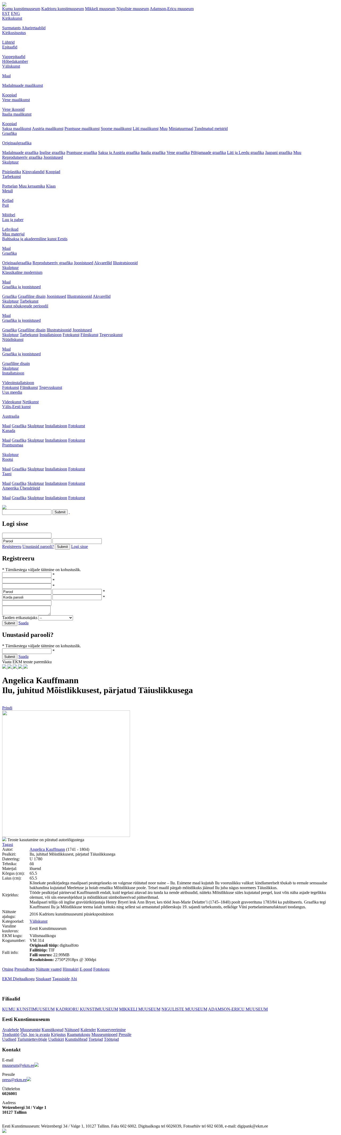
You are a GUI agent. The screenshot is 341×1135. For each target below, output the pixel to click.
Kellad (7, 200)
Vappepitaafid (13, 56)
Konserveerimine (111, 1029)
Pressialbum (24, 969)
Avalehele (10, 1029)
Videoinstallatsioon (18, 382)
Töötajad (111, 1039)
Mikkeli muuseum (100, 8)
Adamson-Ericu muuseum (172, 8)
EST (6, 13)
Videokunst (11, 402)
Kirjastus (58, 1034)
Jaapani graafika (278, 152)
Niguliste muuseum (132, 8)
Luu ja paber (12, 219)
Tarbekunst (11, 176)
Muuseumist (30, 1029)
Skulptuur (10, 162)
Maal (6, 76)
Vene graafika (178, 152)
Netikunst (30, 402)
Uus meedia (12, 392)
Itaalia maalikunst (16, 114)
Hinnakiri (71, 969)
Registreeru (11, 546)
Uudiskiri (56, 1039)
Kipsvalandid (33, 171)
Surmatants (11, 28)
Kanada (8, 430)
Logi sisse (79, 546)
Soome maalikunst (116, 128)
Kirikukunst (12, 18)
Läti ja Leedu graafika (245, 152)
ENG (15, 13)
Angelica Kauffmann (47, 849)
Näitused (71, 1029)
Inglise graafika (52, 152)
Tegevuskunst (111, 334)
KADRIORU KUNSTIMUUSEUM (87, 1009)
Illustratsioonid (125, 263)
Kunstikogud (52, 1029)
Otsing (7, 969)
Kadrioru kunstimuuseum (62, 8)
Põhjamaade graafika (208, 152)
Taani (6, 473)
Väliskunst (11, 66)
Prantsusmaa (12, 445)
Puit (5, 205)
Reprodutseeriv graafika (22, 157)
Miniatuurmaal (181, 128)
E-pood (86, 969)
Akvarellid (103, 263)
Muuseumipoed (104, 1034)
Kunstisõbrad (76, 1039)
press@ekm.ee (14, 1079)
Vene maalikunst (16, 99)
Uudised (9, 1039)
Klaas (51, 186)
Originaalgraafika (16, 143)
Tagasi (7, 844)
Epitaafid (9, 47)
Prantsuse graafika (81, 152)
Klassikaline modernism (22, 272)
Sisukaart (43, 979)
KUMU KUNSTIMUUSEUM (28, 1009)
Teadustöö (10, 1034)
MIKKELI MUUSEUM (139, 1009)
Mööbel (8, 215)
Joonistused (53, 157)
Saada (23, 623)
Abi (74, 979)
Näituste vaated (49, 969)
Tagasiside (61, 979)
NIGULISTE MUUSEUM (184, 1009)
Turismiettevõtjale (32, 1039)
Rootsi (7, 459)
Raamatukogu (78, 1034)
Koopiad (9, 95)
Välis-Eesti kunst (16, 406)
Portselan (10, 186)
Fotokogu (101, 969)
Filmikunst (89, 334)
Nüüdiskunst (12, 339)
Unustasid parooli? (38, 546)
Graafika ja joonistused (21, 286)
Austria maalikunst (47, 128)
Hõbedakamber (15, 61)
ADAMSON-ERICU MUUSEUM (238, 1009)
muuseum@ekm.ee (18, 1065)
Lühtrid (8, 42)
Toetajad (95, 1039)
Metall (7, 191)
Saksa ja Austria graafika (119, 152)
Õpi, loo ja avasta (35, 1034)
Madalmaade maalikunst (22, 85)
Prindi (7, 708)
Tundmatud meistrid (211, 128)
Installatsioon (50, 334)
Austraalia (10, 416)
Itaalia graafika (153, 152)
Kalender (88, 1029)
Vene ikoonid (13, 109)
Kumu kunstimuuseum (21, 8)
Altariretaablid (34, 28)
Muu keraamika (32, 186)
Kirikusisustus (14, 32)
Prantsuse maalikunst (82, 128)
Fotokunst (71, 334)
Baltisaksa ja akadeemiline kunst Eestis (34, 239)
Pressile (125, 1034)
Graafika (9, 133)
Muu (164, 128)
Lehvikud (10, 229)
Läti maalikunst (146, 128)
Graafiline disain (32, 296)
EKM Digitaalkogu (18, 979)
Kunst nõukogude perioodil (25, 306)
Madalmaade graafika (20, 152)
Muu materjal (13, 234)
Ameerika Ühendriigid (21, 488)
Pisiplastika (11, 171)
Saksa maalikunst (16, 128)
